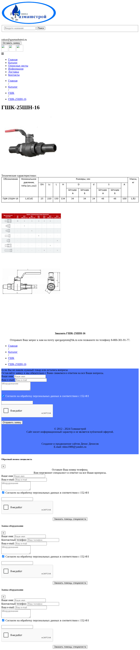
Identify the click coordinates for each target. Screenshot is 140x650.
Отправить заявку (12, 422)
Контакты (14, 74)
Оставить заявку (11, 43)
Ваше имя (7, 476)
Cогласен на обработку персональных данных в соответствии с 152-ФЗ (47, 396)
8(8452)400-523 (10, 36)
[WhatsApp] (12, 50)
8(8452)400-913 (10, 33)
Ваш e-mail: (8, 379)
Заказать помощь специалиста (70, 519)
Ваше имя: (7, 376)
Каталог (13, 62)
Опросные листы (18, 65)
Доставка (13, 71)
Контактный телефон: (14, 539)
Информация (15, 68)
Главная (12, 59)
